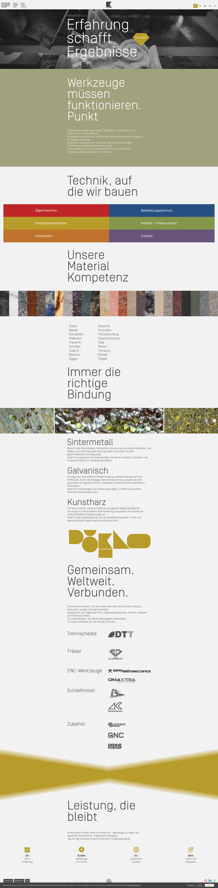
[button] (16, 3)
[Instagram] (205, 880)
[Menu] (215, 6)
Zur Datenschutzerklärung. (134, 885)
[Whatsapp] (214, 880)
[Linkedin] (210, 880)
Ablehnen (200, 885)
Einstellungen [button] (191, 885)
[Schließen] (216, 885)
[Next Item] (214, 420)
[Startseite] (109, 5)
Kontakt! (141, 38)
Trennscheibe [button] (82, 634)
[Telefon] (205, 6)
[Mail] (210, 6)
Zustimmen (209, 885)
